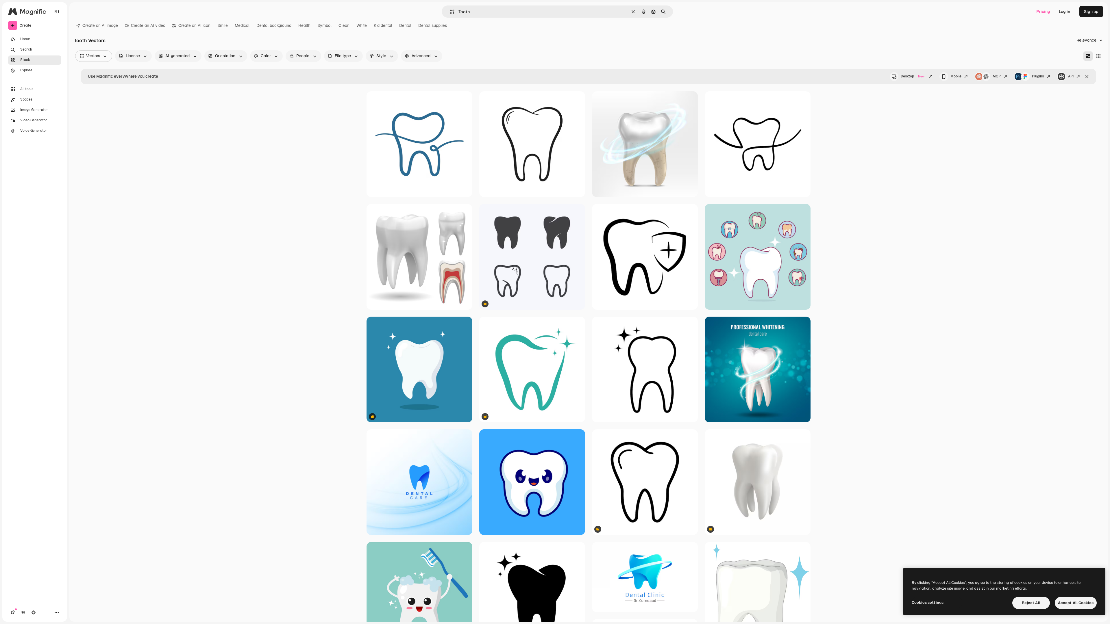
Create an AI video (148, 25)
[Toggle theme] (33, 612)
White (361, 25)
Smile (222, 25)
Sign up (1091, 11)
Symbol (324, 25)
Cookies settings (928, 602)
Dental (405, 25)
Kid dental (383, 25)
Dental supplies (432, 25)
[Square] (1098, 56)
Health (304, 25)
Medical (242, 25)
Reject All (1031, 602)
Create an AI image (100, 25)
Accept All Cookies (1076, 602)
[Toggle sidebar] (56, 11)
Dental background (273, 25)
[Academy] (23, 612)
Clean (343, 25)
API (1071, 76)
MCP (997, 76)
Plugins (1038, 76)
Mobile (955, 76)
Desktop (912, 76)
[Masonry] (1088, 56)
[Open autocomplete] (450, 12)
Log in (1064, 11)
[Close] (1087, 76)
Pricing (1043, 11)
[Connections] (12, 612)
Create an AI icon (194, 25)
